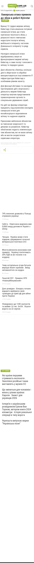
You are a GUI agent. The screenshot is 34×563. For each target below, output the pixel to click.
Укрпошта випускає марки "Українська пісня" (15, 422)
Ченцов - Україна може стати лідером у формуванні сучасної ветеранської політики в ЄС (16, 239)
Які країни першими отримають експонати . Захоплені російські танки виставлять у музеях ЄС (15, 379)
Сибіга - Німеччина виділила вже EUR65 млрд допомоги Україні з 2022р (17, 226)
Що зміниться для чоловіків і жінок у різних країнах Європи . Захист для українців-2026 (16, 394)
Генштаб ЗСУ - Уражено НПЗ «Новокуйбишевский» (14, 279)
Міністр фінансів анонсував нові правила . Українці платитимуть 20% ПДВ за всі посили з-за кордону (16, 253)
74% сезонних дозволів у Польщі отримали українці (16, 214)
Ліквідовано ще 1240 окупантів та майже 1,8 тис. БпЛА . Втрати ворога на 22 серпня (16, 306)
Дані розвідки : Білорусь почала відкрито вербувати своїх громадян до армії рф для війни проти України (16, 292)
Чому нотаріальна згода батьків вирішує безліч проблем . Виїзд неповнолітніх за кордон (16, 267)
